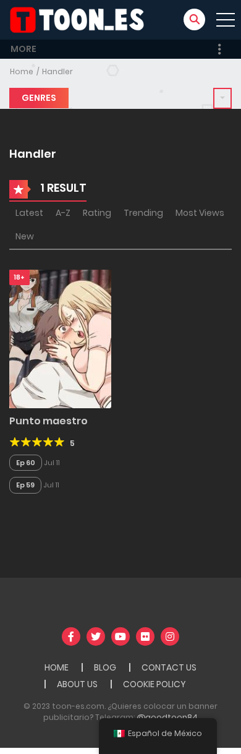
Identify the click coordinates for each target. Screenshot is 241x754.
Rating (97, 213)
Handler (57, 71)
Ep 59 (25, 485)
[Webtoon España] (81, 19)
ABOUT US (77, 684)
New (24, 236)
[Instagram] (170, 636)
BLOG (105, 667)
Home (21, 71)
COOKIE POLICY (154, 684)
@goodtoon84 (167, 717)
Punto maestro (48, 421)
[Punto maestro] (60, 338)
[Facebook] (71, 636)
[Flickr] (145, 636)
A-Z (63, 213)
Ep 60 (25, 463)
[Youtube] (120, 636)
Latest (29, 213)
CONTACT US (169, 667)
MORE (23, 49)
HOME (56, 667)
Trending (143, 213)
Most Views (199, 213)
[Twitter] (96, 636)
